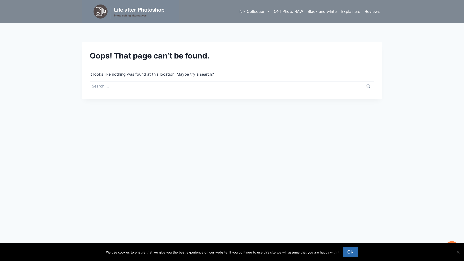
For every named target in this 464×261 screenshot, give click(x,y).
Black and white (322, 11)
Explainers (350, 11)
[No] (458, 252)
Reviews (372, 11)
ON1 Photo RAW (288, 11)
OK (350, 251)
